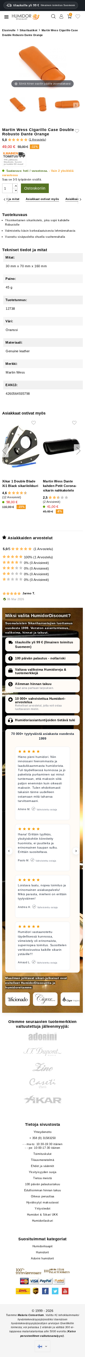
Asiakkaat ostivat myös (42, 199)
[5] (25, 140)
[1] (9, 140)
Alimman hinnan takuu (33, 684)
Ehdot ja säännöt (42, 1166)
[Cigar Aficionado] (17, 999)
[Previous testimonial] (9, 851)
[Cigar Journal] (45, 999)
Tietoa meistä (42, 1178)
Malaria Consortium (31, 1315)
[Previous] (4, 199)
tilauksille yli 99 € (44, 5)
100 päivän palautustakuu (42, 1184)
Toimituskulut (42, 1153)
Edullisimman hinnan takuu (42, 1190)
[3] (17, 140)
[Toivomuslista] (78, 18)
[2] (13, 140)
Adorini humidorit (42, 1258)
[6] (18, 493)
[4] (21, 140)
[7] (19, 493)
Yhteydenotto (43, 1132)
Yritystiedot (42, 1208)
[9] (23, 493)
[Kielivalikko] (42, 1346)
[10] (66, 497)
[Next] (80, 199)
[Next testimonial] (76, 851)
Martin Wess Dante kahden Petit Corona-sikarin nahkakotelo (59, 485)
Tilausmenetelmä (42, 1160)
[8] (21, 493)
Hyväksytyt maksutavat (42, 1202)
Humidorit (42, 1252)
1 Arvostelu (37, 139)
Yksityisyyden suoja (42, 1172)
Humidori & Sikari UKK (42, 1214)
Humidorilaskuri (42, 1220)
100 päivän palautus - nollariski (40, 658)
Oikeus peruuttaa (42, 1196)
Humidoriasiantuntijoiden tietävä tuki (45, 720)
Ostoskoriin (35, 188)
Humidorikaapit (42, 1246)
